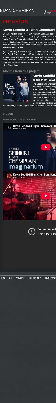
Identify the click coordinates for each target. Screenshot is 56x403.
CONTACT (47, 13)
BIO (44, 11)
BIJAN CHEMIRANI (18, 10)
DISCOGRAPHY (35, 278)
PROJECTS (20, 278)
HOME (2, 278)
